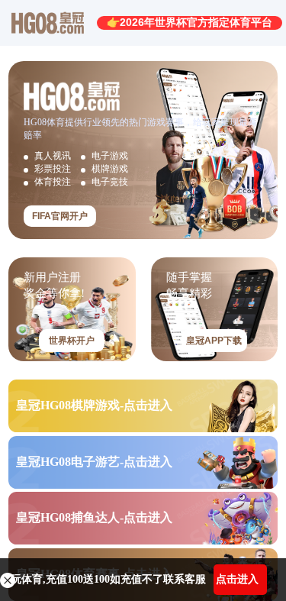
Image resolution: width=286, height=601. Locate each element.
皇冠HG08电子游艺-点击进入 (94, 461)
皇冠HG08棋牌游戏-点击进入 (94, 405)
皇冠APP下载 (214, 340)
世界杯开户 (72, 340)
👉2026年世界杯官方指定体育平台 (189, 22)
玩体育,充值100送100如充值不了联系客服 (108, 579)
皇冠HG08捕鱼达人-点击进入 (94, 517)
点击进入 (237, 579)
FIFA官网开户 (60, 216)
